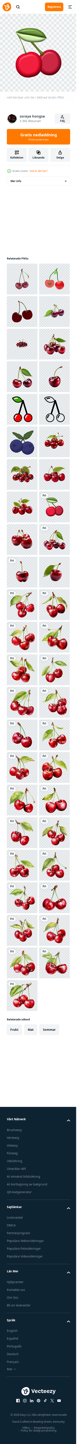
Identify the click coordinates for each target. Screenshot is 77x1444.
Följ (62, 121)
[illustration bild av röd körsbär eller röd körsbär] (22, 340)
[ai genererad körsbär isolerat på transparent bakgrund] (22, 503)
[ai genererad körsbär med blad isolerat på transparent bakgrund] (22, 438)
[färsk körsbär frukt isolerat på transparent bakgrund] (22, 796)
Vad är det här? (38, 171)
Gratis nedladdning (38, 136)
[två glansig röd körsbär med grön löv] (22, 275)
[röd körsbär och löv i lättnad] (22, 764)
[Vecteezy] (7, 7)
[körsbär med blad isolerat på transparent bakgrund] (22, 894)
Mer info (15, 178)
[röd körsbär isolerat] (22, 634)
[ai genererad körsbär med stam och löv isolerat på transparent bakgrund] (22, 373)
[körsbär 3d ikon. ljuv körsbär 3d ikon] (22, 308)
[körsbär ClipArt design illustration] (22, 927)
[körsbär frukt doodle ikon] (22, 536)
